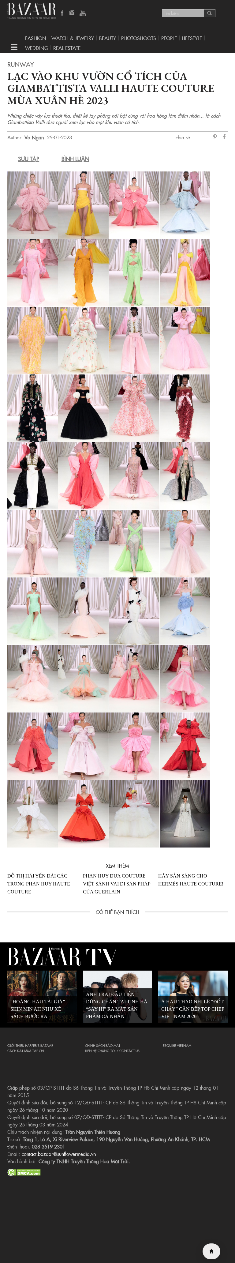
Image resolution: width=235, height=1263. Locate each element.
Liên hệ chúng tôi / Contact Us (112, 1050)
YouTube (83, 13)
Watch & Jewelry (72, 38)
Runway (20, 64)
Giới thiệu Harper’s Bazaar (30, 1045)
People (169, 38)
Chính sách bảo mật (102, 1045)
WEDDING (36, 47)
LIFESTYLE (192, 38)
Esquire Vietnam (177, 1045)
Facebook (62, 13)
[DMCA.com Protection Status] (24, 1171)
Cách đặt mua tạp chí (25, 1050)
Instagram (72, 13)
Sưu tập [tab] (28, 159)
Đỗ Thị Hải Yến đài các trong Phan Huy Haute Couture (38, 883)
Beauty (107, 38)
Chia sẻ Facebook (225, 137)
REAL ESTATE (66, 47)
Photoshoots (138, 38)
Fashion (35, 38)
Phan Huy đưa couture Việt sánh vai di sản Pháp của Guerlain (116, 883)
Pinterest (216, 137)
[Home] (211, 1251)
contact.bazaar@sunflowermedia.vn (59, 1153)
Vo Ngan (34, 137)
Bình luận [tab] (75, 159)
